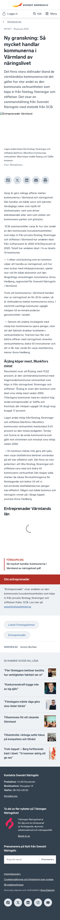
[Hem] (30, 5)
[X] (17, 180)
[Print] (45, 180)
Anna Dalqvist (47, 890)
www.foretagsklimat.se (17, 606)
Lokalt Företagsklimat (21, 624)
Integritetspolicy (12, 874)
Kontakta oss (11, 796)
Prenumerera (47, 859)
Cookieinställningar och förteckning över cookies (29, 879)
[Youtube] (48, 902)
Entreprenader (17, 635)
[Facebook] (8, 180)
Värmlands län (14, 21)
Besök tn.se (24, 836)
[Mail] (36, 180)
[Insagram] (38, 902)
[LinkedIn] (27, 180)
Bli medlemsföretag (14, 884)
